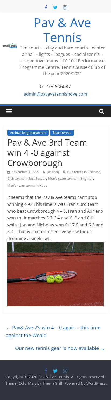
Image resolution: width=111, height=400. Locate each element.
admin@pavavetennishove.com (55, 94)
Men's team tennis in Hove (27, 185)
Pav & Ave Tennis (62, 29)
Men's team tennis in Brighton (70, 178)
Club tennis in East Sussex (26, 178)
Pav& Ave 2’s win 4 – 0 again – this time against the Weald (53, 331)
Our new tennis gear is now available (60, 348)
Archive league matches (28, 132)
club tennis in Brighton (83, 172)
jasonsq (53, 172)
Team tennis (62, 132)
